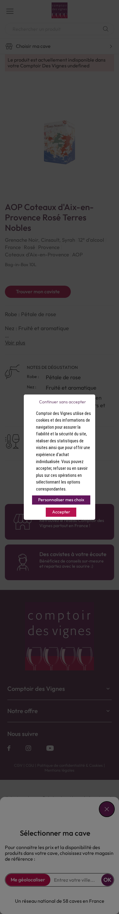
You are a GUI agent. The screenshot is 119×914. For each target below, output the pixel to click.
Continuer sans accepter (62, 402)
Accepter (61, 512)
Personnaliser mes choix (61, 499)
